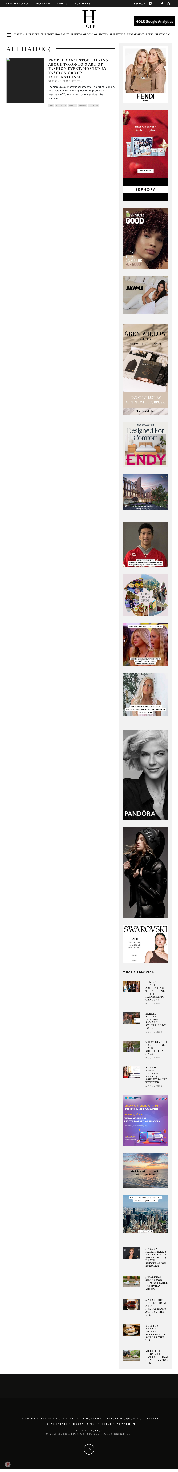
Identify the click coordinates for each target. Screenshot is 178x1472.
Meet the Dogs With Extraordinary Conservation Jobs (158, 1356)
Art (51, 105)
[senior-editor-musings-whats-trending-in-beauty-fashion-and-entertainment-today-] (145, 595)
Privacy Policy (89, 1430)
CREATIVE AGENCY (17, 3)
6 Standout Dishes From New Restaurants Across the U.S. (156, 1307)
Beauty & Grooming (84, 34)
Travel (103, 34)
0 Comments (153, 1003)
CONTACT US (82, 3)
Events (72, 105)
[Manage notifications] (7, 1464)
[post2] (145, 1120)
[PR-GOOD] (145, 238)
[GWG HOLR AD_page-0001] (145, 369)
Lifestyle (32, 34)
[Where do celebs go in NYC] (145, 1214)
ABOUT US (63, 3)
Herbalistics (135, 34)
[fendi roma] (145, 74)
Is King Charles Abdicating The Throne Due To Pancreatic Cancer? (155, 990)
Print (150, 34)
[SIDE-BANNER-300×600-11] (145, 872)
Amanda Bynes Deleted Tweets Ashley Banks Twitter (156, 1075)
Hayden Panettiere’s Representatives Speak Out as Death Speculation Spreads (159, 1257)
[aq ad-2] (145, 1170)
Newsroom (162, 34)
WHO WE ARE (43, 3)
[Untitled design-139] (145, 774)
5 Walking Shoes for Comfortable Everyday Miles (156, 1283)
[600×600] (145, 444)
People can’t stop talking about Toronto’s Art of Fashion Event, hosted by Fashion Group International (78, 68)
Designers (61, 105)
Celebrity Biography (55, 34)
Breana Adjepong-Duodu (64, 81)
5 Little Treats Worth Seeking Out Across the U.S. (155, 1333)
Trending (94, 105)
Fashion (19, 34)
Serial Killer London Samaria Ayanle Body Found (155, 1021)
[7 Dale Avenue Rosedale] (145, 491)
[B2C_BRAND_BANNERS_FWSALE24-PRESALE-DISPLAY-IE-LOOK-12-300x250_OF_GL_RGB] (145, 943)
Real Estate (117, 34)
